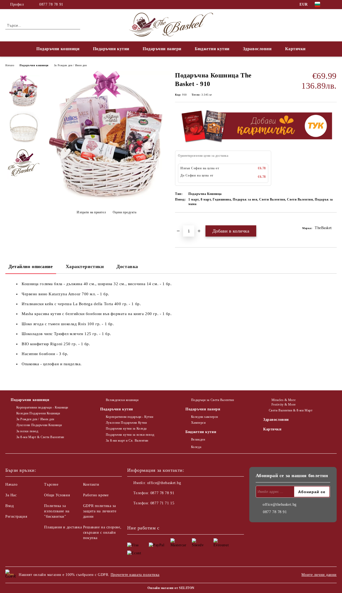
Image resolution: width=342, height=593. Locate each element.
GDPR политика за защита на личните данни (99, 511)
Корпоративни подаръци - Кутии (129, 417)
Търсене (51, 484)
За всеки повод (27, 431)
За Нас (11, 495)
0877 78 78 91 (51, 4)
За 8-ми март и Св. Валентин (127, 440)
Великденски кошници (122, 400)
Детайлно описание (31, 266)
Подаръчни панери (162, 48)
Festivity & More (283, 404)
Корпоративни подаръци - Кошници (42, 407)
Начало (9, 65)
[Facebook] (334, 4)
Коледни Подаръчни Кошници (38, 413)
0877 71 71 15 (162, 503)
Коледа (196, 447)
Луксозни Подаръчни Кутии (126, 423)
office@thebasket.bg (164, 483)
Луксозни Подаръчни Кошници (39, 425)
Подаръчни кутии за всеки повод (130, 435)
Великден (198, 439)
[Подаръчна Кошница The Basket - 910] (106, 199)
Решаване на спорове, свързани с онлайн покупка (102, 532)
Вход (9, 506)
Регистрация (16, 517)
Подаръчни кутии (111, 48)
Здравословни (257, 48)
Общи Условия (57, 495)
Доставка (127, 266)
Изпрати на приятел (91, 212)
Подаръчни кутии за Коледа (126, 428)
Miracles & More (283, 400)
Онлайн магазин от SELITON (171, 588)
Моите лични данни (319, 575)
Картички (295, 48)
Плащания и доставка (63, 527)
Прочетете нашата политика (135, 575)
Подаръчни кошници (58, 48)
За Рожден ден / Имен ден (70, 65)
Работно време (95, 495)
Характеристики (85, 266)
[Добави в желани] (185, 221)
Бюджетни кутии (212, 48)
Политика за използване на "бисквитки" (56, 511)
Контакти (91, 484)
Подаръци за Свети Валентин (212, 400)
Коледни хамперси (204, 417)
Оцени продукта (124, 212)
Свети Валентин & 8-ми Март (290, 410)
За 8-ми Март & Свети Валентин (40, 437)
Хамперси (198, 423)
